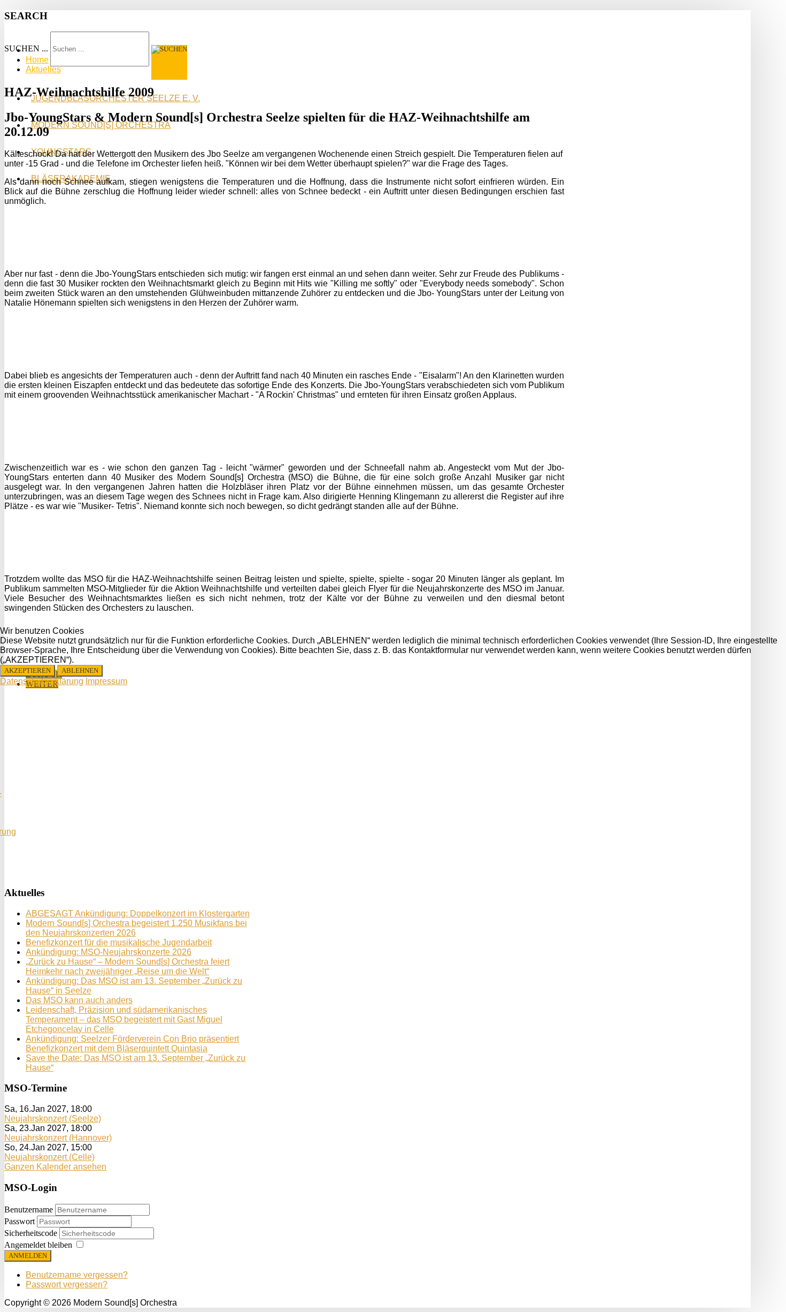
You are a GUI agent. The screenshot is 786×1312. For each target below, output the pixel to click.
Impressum (106, 681)
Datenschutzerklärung (41, 681)
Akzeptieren (27, 670)
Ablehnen (79, 670)
